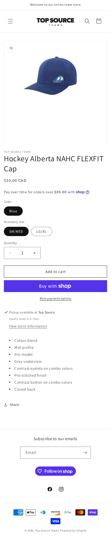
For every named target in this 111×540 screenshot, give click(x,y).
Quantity (10, 243)
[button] (10, 21)
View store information (28, 326)
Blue (13, 211)
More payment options (56, 298)
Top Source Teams (47, 530)
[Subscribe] (85, 453)
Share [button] (14, 404)
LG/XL (41, 231)
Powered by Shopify (73, 530)
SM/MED (16, 231)
